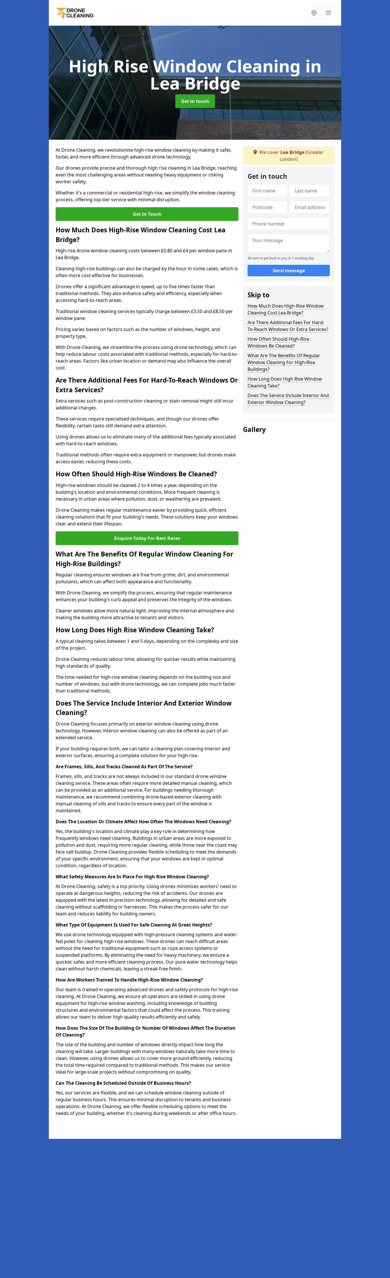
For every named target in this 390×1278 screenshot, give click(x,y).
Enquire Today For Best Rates (147, 538)
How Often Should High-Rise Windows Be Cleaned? (278, 342)
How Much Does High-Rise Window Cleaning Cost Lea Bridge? (286, 309)
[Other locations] (314, 13)
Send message (289, 270)
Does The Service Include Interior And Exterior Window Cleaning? (288, 398)
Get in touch (195, 101)
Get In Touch (147, 214)
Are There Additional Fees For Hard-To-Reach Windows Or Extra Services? (288, 325)
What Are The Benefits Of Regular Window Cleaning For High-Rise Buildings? (284, 362)
